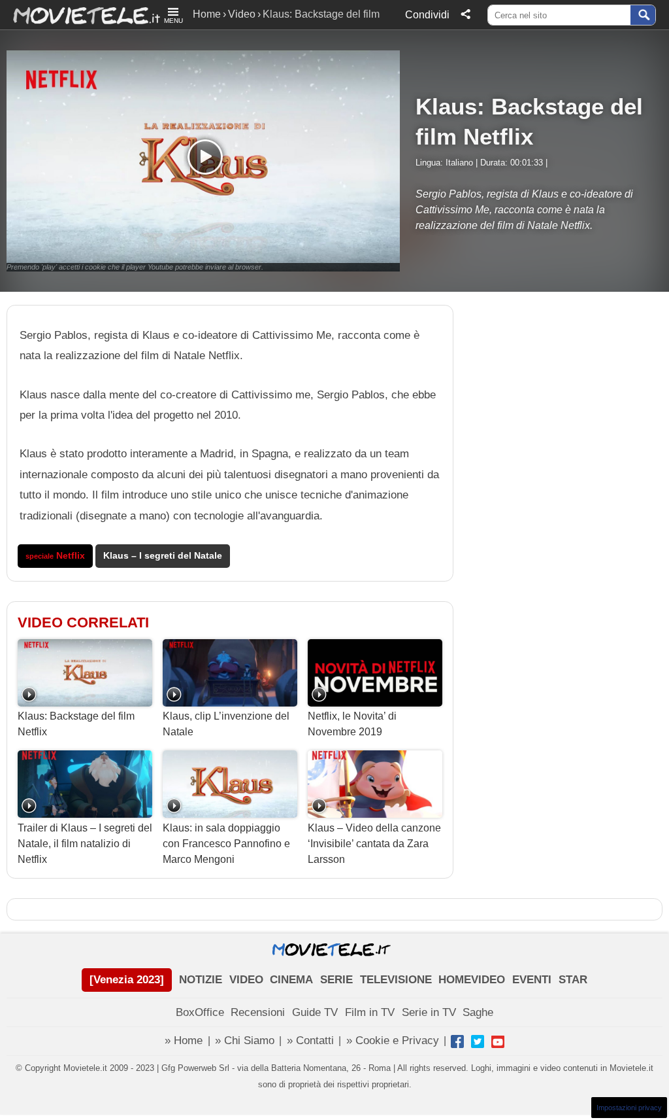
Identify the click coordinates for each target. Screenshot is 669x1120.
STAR (573, 979)
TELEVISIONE (396, 979)
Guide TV (315, 1012)
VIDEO (246, 979)
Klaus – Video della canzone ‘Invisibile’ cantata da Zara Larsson (374, 843)
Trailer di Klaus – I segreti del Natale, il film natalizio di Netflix (85, 843)
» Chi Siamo (244, 1040)
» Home (184, 1040)
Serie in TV (429, 1012)
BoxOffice (200, 1012)
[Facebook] (457, 1041)
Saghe (478, 1012)
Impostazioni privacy (629, 1107)
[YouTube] (497, 1041)
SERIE (336, 979)
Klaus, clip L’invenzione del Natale (226, 723)
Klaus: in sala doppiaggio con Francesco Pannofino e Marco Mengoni (226, 843)
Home (207, 14)
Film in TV (370, 1012)
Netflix (55, 556)
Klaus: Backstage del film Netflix (76, 723)
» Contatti (310, 1040)
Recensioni (258, 1012)
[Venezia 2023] (127, 979)
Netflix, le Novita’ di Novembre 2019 (352, 723)
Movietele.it (80, 14)
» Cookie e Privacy (392, 1040)
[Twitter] (477, 1041)
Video (241, 14)
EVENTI (531, 979)
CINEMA (291, 979)
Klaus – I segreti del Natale (162, 556)
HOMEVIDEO (471, 979)
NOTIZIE (200, 979)
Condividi (427, 14)
